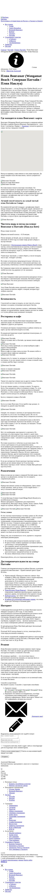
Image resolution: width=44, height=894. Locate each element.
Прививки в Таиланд (16, 846)
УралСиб (12, 809)
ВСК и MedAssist (15, 827)
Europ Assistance (14, 838)
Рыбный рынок (10, 596)
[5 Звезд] (39, 690)
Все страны (9, 24)
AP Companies (14, 836)
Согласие (12, 807)
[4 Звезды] (32, 690)
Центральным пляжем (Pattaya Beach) (24, 245)
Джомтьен (25, 126)
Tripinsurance (13, 805)
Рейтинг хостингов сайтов (18, 785)
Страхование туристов (13, 37)
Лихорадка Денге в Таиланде (19, 847)
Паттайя (12, 35)
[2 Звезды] (16, 690)
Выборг (11, 32)
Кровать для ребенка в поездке (19, 784)
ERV (10, 818)
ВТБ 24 (11, 829)
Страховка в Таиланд (12, 842)
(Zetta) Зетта (13, 815)
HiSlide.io (4, 862)
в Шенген (12, 41)
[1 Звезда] (8, 690)
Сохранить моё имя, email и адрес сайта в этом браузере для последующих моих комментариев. (21, 746)
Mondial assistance (15, 833)
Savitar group (13, 835)
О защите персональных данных (12, 860)
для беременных (14, 43)
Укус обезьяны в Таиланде (18, 849)
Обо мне (8, 46)
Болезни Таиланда (15, 844)
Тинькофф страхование (17, 816)
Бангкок (12, 798)
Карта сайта (28, 860)
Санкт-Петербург (15, 28)
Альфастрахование (15, 822)
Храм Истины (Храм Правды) (15, 590)
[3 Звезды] (24, 690)
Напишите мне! (37, 716)
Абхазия (12, 793)
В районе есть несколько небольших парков (20, 599)
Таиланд (12, 33)
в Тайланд (12, 39)
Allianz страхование (16, 811)
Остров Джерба (14, 789)
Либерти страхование (16, 825)
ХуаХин (12, 800)
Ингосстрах (13, 824)
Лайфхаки (8, 44)
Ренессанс (12, 820)
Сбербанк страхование (17, 813)
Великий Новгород (16, 30)
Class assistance (14, 840)
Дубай (11, 26)
